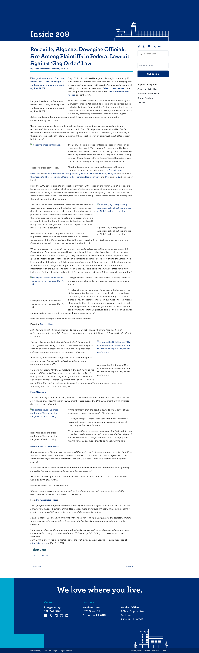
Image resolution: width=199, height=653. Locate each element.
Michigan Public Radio (64, 177)
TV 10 (117, 177)
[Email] (47, 555)
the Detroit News (113, 170)
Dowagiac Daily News (75, 173)
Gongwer (112, 173)
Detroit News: (47, 324)
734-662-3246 (52, 611)
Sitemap (165, 651)
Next (128, 566)
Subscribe (153, 73)
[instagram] (149, 46)
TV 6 (107, 177)
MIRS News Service (96, 173)
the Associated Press (41, 177)
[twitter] (144, 46)
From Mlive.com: (38, 392)
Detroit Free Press (54, 173)
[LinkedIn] (43, 555)
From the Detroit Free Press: (44, 446)
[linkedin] (154, 46)
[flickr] (159, 46)
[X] (39, 555)
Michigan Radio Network (88, 177)
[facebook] (139, 46)
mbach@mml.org (38, 543)
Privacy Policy (136, 651)
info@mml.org (52, 607)
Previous (36, 566)
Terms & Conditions (151, 651)
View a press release (114, 88)
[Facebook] (35, 555)
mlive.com (35, 173)
